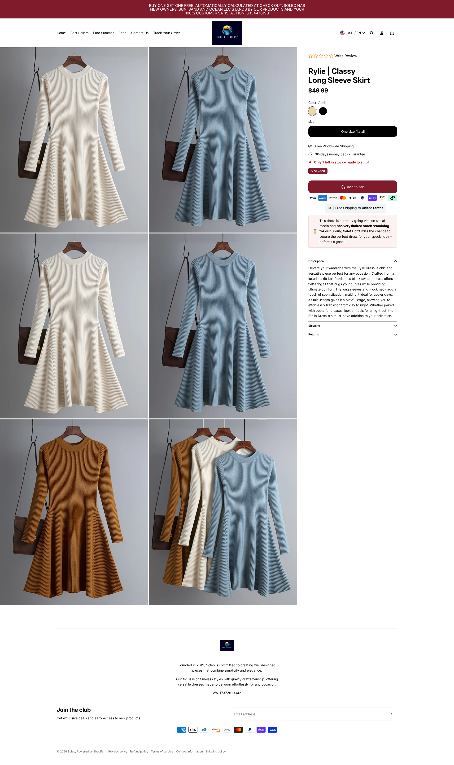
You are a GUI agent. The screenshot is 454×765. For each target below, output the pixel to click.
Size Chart (318, 171)
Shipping (314, 325)
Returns (313, 334)
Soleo (71, 751)
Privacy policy (117, 751)
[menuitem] (61, 33)
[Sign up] (390, 714)
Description (316, 261)
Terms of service (162, 751)
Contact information (189, 751)
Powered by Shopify (90, 751)
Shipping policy (215, 751)
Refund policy (139, 751)
